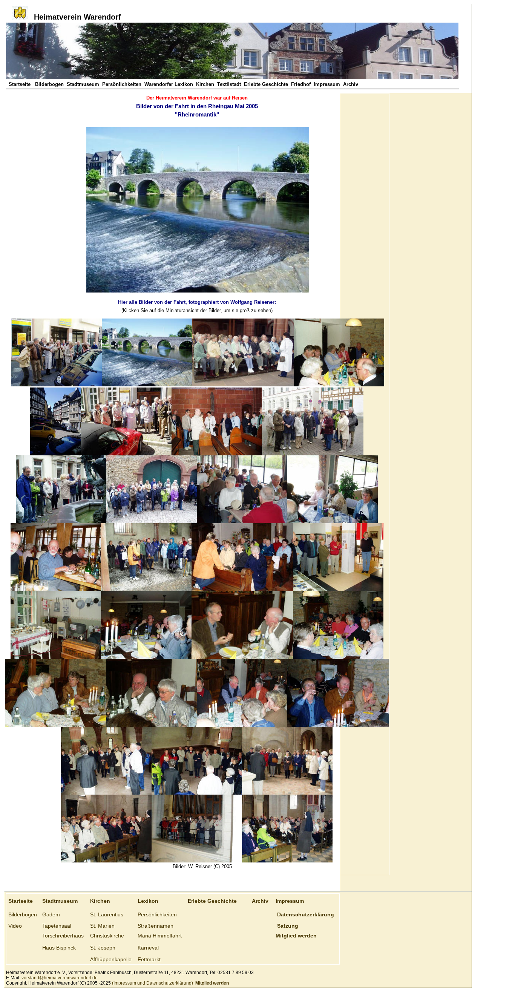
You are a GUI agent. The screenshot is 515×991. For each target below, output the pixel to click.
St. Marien (102, 926)
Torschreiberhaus (63, 936)
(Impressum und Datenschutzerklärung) (152, 983)
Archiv (350, 84)
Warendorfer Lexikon (168, 84)
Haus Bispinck (59, 948)
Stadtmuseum (83, 84)
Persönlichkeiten (121, 84)
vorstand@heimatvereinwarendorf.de (59, 977)
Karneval (148, 948)
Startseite (20, 84)
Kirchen (205, 84)
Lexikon (148, 901)
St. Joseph (102, 948)
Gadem (51, 914)
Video (15, 926)
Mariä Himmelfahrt (160, 936)
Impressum (327, 84)
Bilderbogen (49, 84)
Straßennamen (155, 926)
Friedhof (301, 84)
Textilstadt (229, 84)
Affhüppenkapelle (111, 959)
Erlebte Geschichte (266, 84)
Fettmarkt (149, 959)
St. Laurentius (106, 914)
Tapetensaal (56, 926)
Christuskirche (107, 936)
